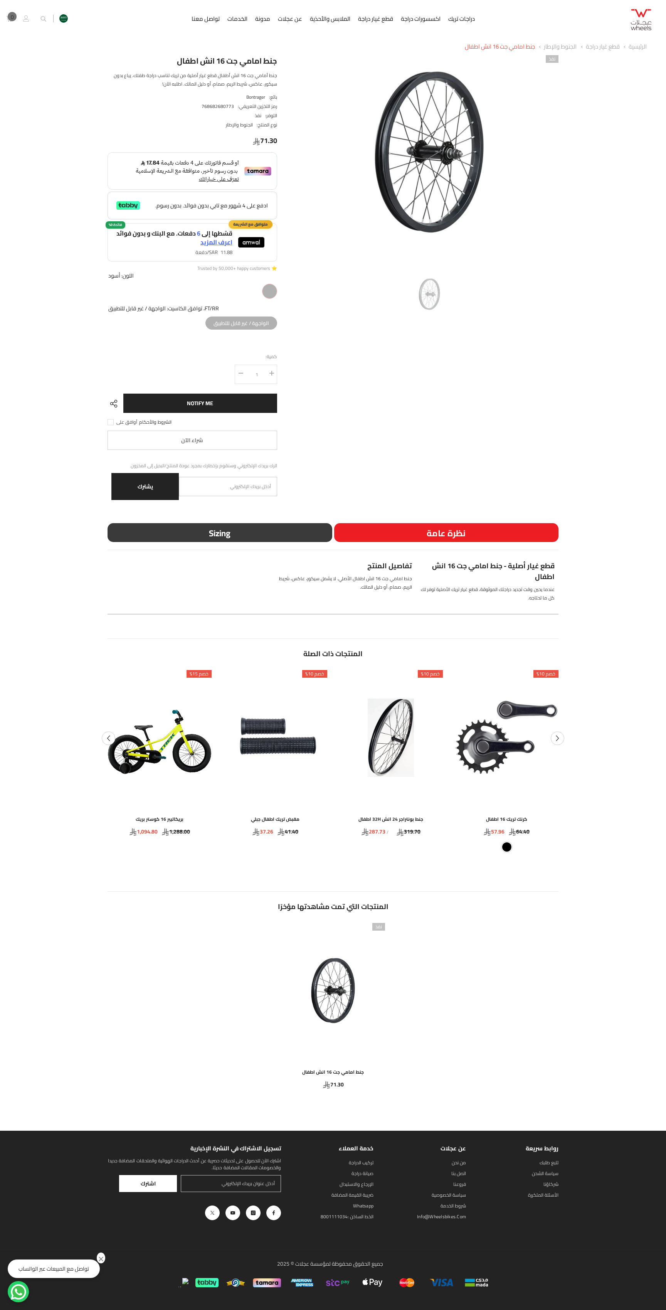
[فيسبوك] (273, 1213)
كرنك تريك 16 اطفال (506, 819)
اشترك (148, 1184)
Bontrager (255, 97)
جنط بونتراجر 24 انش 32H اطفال (390, 819)
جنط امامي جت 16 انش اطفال (500, 46)
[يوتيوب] (232, 1213)
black (507, 847)
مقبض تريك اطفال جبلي (275, 819)
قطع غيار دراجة (602, 46)
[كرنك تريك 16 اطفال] (506, 737)
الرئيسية (638, 46)
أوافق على (126, 422)
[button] (108, 738)
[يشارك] (115, 403)
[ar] (63, 18)
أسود (269, 291)
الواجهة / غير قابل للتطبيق (241, 322)
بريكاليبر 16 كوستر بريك (159, 819)
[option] (429, 152)
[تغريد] (212, 1213)
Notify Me (200, 403)
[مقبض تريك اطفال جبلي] (275, 737)
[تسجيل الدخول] (26, 18)
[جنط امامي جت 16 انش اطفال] (333, 990)
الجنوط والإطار (560, 46)
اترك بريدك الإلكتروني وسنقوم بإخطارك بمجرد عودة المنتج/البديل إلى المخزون (204, 465)
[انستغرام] (253, 1213)
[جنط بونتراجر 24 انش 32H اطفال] (391, 737)
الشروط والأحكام (155, 422)
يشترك (145, 487)
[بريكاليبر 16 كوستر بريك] (160, 737)
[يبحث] (43, 18)
